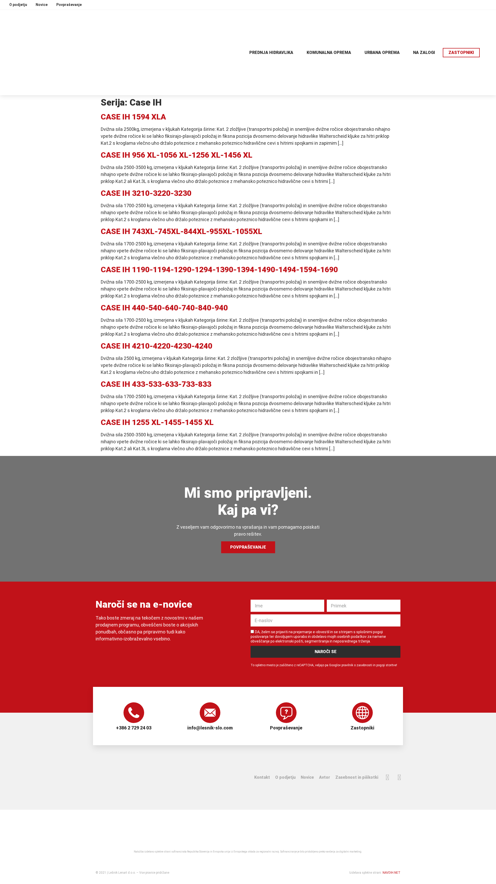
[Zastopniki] (362, 712)
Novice (307, 777)
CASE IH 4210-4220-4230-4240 (156, 345)
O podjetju (285, 777)
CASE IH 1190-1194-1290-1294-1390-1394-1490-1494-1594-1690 (219, 269)
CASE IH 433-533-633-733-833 (156, 384)
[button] (488, 52)
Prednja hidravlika (271, 52)
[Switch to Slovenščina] (489, 4)
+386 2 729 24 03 (133, 727)
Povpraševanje (286, 727)
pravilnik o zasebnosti (357, 665)
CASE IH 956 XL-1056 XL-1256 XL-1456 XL (176, 154)
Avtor (324, 777)
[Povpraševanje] (286, 712)
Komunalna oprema (329, 52)
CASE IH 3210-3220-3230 (146, 193)
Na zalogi (424, 52)
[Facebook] (387, 777)
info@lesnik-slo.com (210, 727)
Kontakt (262, 777)
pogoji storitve (386, 665)
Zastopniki (362, 727)
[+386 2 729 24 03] (133, 712)
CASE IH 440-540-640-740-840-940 (164, 307)
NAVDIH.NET (391, 872)
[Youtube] (399, 777)
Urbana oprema (382, 52)
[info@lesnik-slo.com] (210, 712)
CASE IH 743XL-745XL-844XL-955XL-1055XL (181, 231)
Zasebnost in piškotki (356, 777)
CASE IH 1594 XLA (133, 116)
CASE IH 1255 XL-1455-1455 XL (157, 422)
